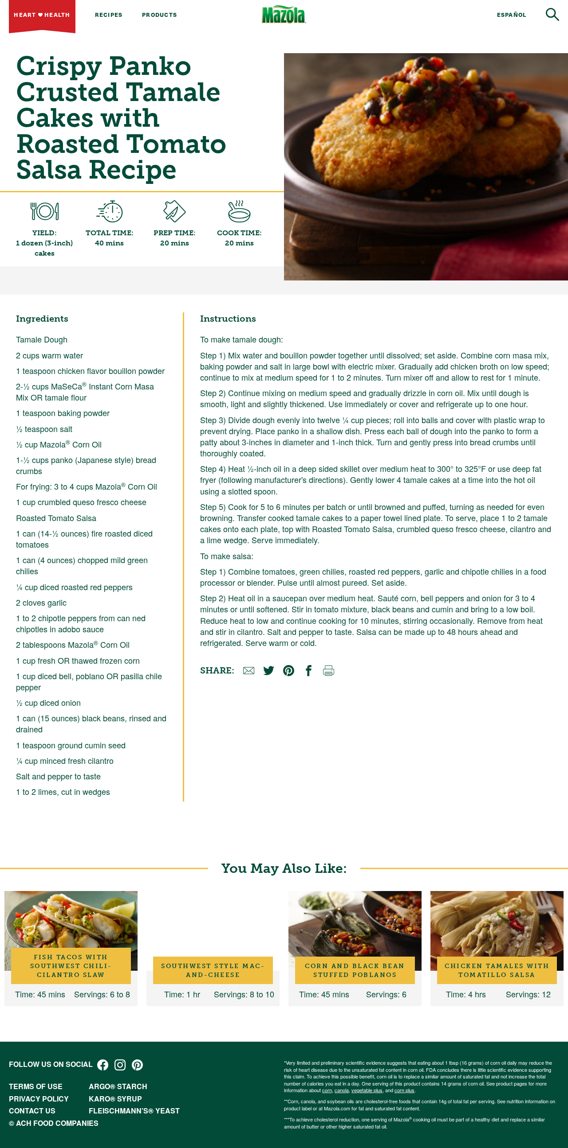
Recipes (109, 14)
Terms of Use (36, 1086)
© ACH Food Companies (54, 1123)
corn (327, 1090)
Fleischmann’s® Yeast (134, 1110)
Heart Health (42, 14)
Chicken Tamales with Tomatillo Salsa (497, 970)
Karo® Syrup (115, 1099)
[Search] (552, 14)
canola (342, 1090)
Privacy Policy (39, 1099)
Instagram (120, 1064)
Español (512, 14)
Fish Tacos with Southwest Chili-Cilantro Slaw (71, 966)
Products (159, 14)
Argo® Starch (118, 1086)
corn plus (404, 1090)
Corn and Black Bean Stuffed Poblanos (355, 970)
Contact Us (32, 1110)
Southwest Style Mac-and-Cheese (213, 970)
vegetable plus (367, 1090)
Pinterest (137, 1064)
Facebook (102, 1064)
